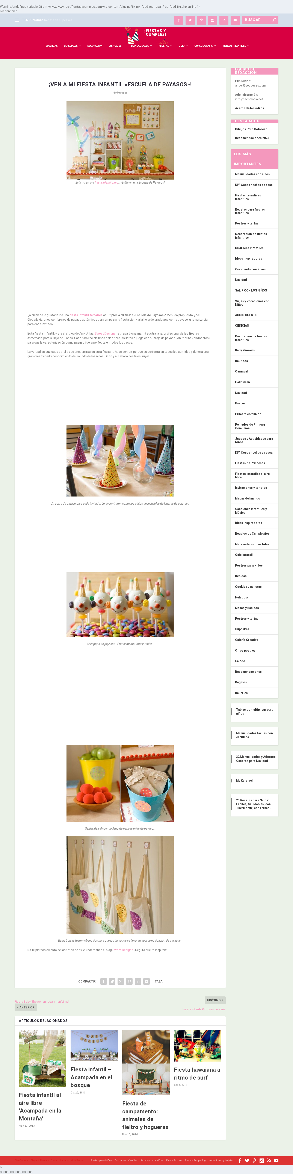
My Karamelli (245, 780)
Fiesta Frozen (174, 1160)
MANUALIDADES (140, 45)
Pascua (240, 403)
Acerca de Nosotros (249, 108)
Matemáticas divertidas (252, 544)
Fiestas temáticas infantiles (248, 197)
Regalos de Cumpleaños (252, 533)
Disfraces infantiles (249, 248)
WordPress (77, 1160)
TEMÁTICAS (50, 45)
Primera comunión (248, 414)
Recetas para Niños (151, 1160)
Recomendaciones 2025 (252, 138)
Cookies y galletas (248, 586)
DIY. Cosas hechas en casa (254, 185)
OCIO (181, 45)
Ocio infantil (244, 554)
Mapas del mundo (247, 498)
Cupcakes (242, 629)
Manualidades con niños (252, 174)
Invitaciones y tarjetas (251, 487)
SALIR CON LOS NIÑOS (251, 290)
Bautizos (241, 361)
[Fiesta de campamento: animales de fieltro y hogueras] (146, 1062)
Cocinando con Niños (250, 269)
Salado (240, 661)
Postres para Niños (249, 565)
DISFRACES (115, 45)
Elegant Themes (40, 1160)
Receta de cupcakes (58, 20)
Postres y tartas (246, 223)
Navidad (241, 279)
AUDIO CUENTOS (247, 315)
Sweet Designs (105, 333)
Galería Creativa (246, 640)
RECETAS (164, 45)
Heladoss (242, 597)
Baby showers (245, 350)
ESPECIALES (70, 45)
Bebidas (241, 576)
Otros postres (245, 650)
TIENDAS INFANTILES (234, 45)
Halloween (242, 382)
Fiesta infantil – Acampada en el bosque (91, 1077)
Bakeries (241, 693)
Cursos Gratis (203, 45)
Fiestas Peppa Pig (195, 1160)
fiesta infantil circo (106, 182)
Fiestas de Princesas (250, 463)
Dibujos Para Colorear (251, 129)
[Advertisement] (120, 220)
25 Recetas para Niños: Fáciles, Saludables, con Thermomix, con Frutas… (254, 804)
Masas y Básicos (247, 608)
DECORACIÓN (94, 45)
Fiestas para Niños (101, 1160)
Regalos (241, 682)
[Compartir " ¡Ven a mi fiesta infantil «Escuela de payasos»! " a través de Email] (146, 981)
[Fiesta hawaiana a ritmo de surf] (197, 1046)
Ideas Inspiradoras (248, 258)
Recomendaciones (248, 671)
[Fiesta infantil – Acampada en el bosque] (94, 1045)
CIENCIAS (242, 325)
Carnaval (241, 371)
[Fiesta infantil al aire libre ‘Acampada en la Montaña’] (42, 1058)
